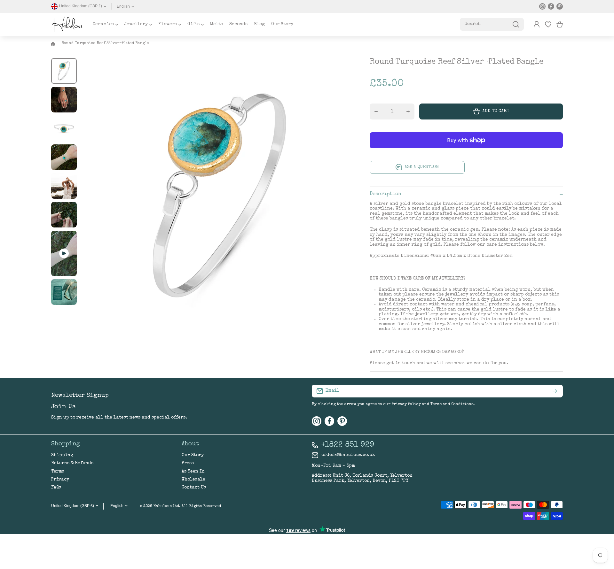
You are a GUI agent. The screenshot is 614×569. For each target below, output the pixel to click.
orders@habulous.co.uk (348, 455)
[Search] (516, 24)
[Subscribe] (555, 391)
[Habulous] (67, 24)
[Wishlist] (548, 24)
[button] (559, 24)
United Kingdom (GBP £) (72, 506)
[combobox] (492, 24)
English (123, 6)
